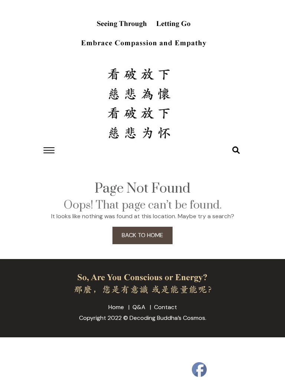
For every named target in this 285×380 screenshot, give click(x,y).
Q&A (138, 307)
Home (116, 307)
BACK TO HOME (142, 235)
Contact (165, 307)
